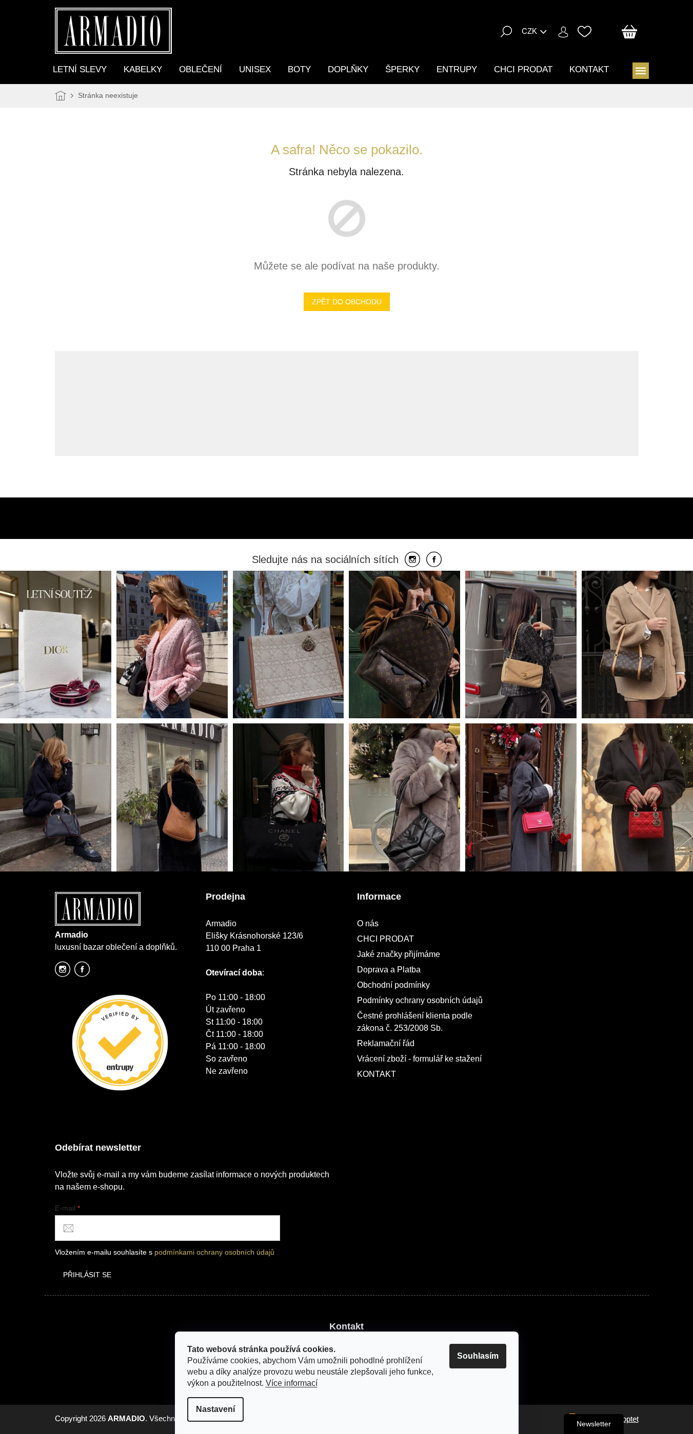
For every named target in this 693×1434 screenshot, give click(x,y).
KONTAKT (376, 1074)
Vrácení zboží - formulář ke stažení (419, 1058)
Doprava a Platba (389, 969)
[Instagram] (412, 560)
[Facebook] (434, 560)
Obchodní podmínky (393, 985)
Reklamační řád (385, 1043)
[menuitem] (80, 69)
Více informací (292, 1383)
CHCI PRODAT (385, 938)
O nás (368, 923)
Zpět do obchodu (347, 302)
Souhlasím (478, 1356)
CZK (529, 31)
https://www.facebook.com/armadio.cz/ (82, 972)
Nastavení (215, 1409)
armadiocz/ (62, 972)
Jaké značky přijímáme (398, 954)
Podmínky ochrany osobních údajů (420, 1000)
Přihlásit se (87, 1275)
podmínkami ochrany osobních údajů (214, 1252)
